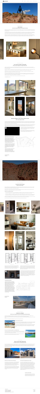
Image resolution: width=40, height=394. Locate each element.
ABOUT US (34, 391)
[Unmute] (4, 22)
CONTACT (34, 390)
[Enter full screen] (36, 22)
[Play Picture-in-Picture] (35, 22)
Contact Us (6, 155)
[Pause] (3, 22)
